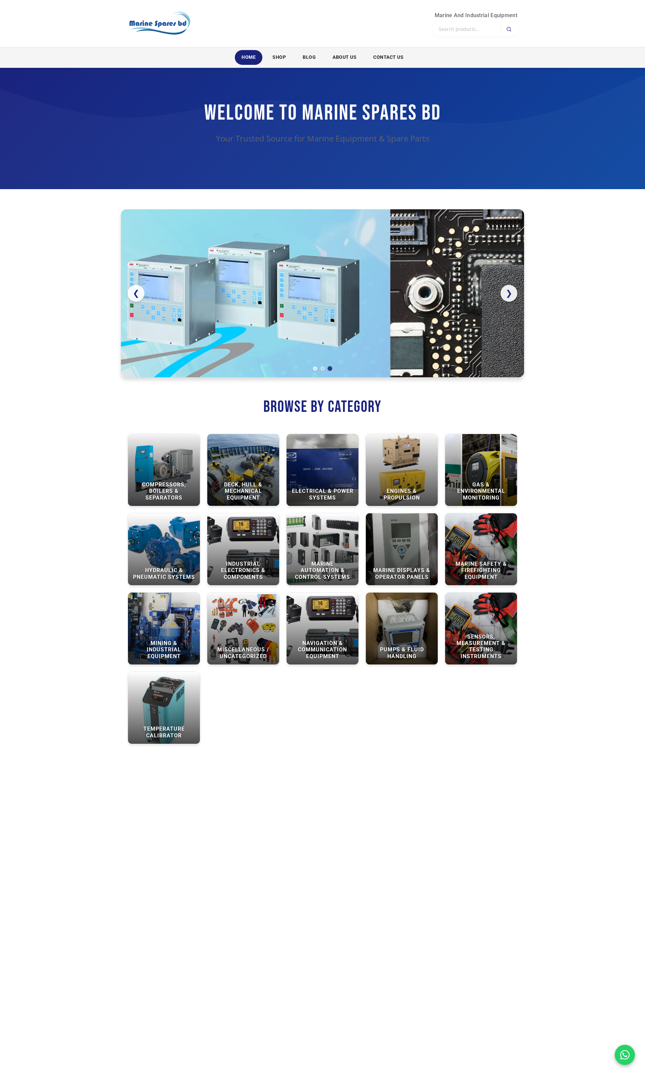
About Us (344, 57)
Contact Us (388, 57)
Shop (279, 57)
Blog (309, 57)
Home (249, 57)
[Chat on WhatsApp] (625, 1055)
